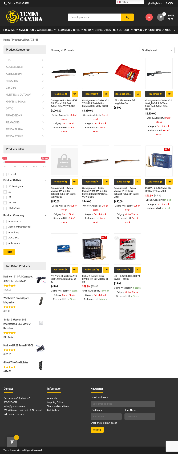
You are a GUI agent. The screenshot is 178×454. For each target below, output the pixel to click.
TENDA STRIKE (14, 136)
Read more (59, 94)
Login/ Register (153, 3)
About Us (52, 398)
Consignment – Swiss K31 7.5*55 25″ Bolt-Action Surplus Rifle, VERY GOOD (95, 103)
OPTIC (76, 30)
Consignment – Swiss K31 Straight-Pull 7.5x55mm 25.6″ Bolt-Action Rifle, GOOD (158, 104)
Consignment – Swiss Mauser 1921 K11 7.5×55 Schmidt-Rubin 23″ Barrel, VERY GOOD (95, 192)
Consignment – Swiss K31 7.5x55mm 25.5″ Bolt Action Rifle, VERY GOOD (64, 103)
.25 (9, 197)
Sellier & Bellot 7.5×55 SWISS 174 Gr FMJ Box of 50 (95, 279)
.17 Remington (15, 186)
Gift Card (11, 87)
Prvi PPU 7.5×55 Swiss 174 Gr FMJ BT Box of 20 (158, 189)
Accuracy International (19, 226)
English (124, 2)
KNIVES (138, 30)
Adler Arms (14, 243)
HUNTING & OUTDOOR (118, 30)
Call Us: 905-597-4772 (18, 3)
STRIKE (99, 30)
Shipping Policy (55, 402)
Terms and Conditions (58, 406)
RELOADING (63, 30)
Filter (9, 252)
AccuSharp (13, 232)
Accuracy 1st (14, 221)
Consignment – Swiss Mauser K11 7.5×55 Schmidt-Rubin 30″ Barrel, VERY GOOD (63, 192)
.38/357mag (14, 208)
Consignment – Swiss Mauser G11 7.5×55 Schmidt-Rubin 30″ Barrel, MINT (126, 192)
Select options (122, 94)
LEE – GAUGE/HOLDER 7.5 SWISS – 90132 (127, 277)
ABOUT (169, 30)
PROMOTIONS (153, 30)
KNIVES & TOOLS (16, 101)
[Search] (127, 17)
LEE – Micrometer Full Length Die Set (124, 102)
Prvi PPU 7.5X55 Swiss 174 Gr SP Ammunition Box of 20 (64, 279)
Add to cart (153, 182)
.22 (9, 191)
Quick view (75, 94)
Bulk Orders (53, 410)
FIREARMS (9, 30)
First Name (97, 410)
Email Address (100, 397)
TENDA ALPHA (14, 129)
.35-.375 (12, 202)
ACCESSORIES (45, 30)
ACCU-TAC (13, 237)
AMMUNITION (26, 30)
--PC (8, 60)
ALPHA (87, 30)
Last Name (130, 410)
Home (6, 39)
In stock (13, 174)
